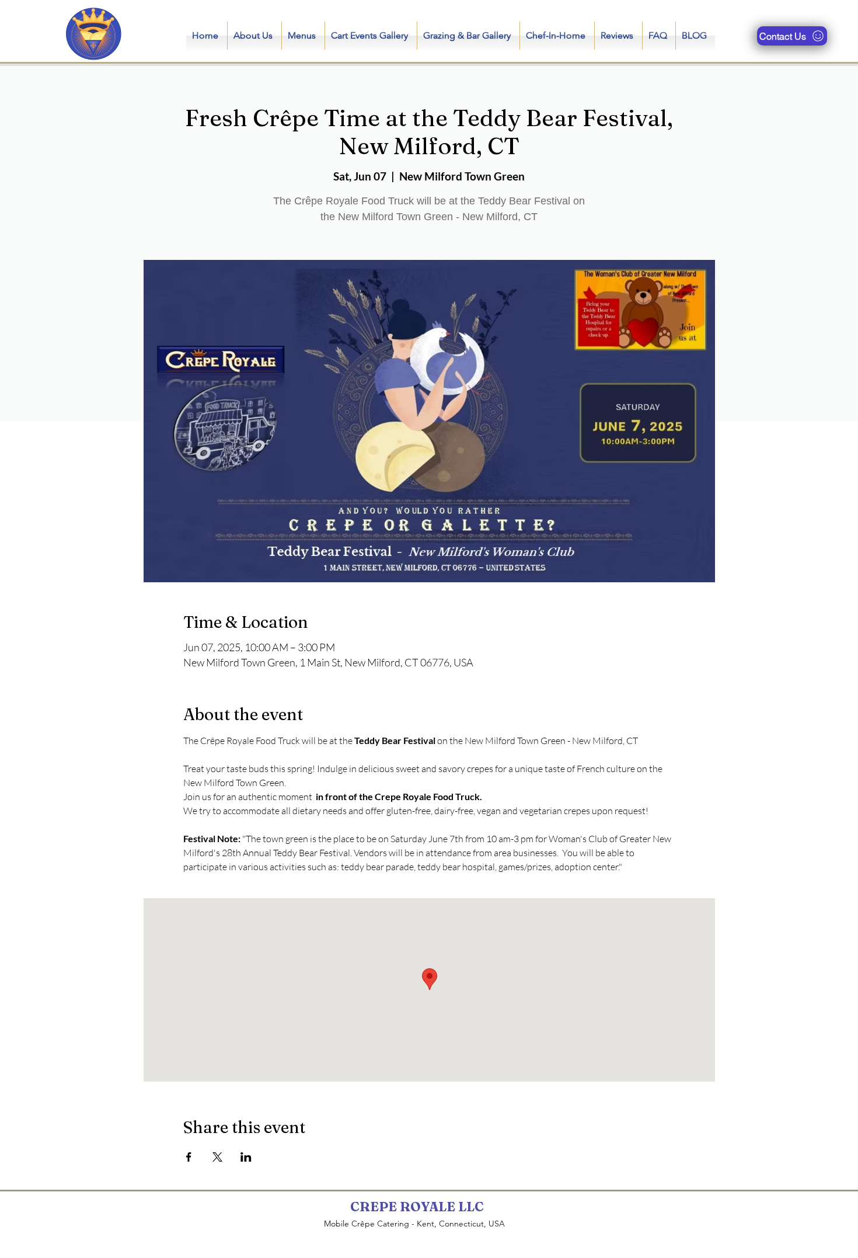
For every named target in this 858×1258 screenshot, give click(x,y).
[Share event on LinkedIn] (246, 1157)
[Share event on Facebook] (188, 1157)
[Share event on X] (217, 1157)
